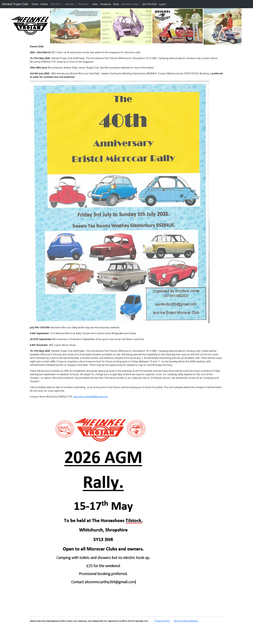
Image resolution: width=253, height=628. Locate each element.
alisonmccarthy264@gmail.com (90, 396)
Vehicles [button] (69, 4)
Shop (116, 4)
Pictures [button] (83, 4)
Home (35, 4)
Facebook (105, 4)
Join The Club (149, 4)
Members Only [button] (129, 4)
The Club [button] (55, 4)
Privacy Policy (162, 620)
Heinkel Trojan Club (15, 4)
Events (44, 4)
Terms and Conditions (186, 620)
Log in (162, 4)
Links (95, 4)
